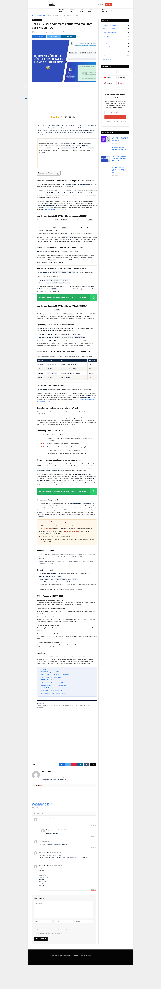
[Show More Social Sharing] (77, 36)
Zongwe (48, 830)
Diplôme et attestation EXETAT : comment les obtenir (55, 674)
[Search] (111, 11)
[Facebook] (26, 90)
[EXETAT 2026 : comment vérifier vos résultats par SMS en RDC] (64, 61)
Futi (40, 841)
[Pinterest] (26, 102)
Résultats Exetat (62, 10)
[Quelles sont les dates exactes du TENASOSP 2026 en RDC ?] (42, 795)
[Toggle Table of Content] (57, 173)
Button (108, 4)
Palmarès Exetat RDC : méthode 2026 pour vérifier (120, 148)
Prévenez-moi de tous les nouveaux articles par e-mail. (49, 933)
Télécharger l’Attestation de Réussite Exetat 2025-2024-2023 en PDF (120, 138)
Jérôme (41, 818)
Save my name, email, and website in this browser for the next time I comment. (56, 926)
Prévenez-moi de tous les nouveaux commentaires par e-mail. (51, 930)
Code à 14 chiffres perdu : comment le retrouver (53, 693)
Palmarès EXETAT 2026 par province (50, 688)
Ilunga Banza (40, 32)
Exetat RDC (106, 36)
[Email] (26, 106)
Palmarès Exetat (72, 10)
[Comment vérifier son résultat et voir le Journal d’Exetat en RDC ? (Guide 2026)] (105, 169)
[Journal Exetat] (52, 4)
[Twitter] (26, 94)
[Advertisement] (63, 99)
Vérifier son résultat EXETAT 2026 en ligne (52, 682)
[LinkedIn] (26, 98)
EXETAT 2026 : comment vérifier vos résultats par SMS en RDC (119, 158)
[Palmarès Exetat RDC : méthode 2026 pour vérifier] (105, 150)
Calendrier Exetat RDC (109, 29)
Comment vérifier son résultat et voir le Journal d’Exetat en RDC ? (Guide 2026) (119, 170)
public (104, 55)
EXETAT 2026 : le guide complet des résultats (53, 672)
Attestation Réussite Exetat (94, 10)
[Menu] (50, 10)
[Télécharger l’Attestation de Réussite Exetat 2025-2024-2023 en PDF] (105, 139)
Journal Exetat (81, 10)
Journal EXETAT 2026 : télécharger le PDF (52, 690)
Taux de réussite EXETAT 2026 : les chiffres (52, 677)
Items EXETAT (104, 10)
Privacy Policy (113, 123)
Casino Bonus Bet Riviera (109, 32)
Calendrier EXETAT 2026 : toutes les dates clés (53, 685)
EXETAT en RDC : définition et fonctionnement (53, 680)
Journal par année (110, 47)
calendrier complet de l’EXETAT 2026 (55, 209)
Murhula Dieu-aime (44, 852)
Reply (93, 825)
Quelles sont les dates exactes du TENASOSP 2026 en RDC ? (42, 804)
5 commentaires (58, 32)
